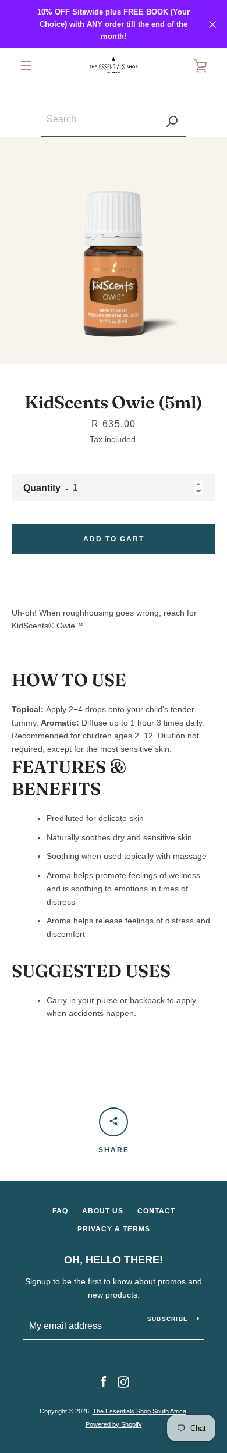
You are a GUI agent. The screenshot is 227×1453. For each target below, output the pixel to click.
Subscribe (167, 1319)
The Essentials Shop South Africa (139, 1411)
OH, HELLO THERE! (113, 1260)
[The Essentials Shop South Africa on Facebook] (103, 1381)
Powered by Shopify (114, 1424)
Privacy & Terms (113, 1229)
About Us (102, 1211)
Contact (156, 1211)
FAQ (60, 1211)
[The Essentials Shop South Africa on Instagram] (123, 1381)
